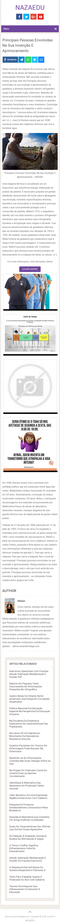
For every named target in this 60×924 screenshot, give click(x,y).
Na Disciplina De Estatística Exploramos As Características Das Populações (28, 723)
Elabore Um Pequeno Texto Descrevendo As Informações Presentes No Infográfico (25, 686)
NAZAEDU (30, 7)
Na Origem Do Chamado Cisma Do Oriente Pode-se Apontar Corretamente (28, 773)
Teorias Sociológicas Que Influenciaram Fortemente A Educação (24, 889)
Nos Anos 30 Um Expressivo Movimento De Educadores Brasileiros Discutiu (24, 736)
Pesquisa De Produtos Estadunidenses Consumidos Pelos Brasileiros (28, 807)
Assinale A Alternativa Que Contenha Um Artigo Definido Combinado (29, 818)
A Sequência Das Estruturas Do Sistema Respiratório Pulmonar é (27, 869)
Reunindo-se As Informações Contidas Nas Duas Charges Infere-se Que (30, 760)
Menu (6, 28)
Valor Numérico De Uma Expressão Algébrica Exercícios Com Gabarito (28, 796)
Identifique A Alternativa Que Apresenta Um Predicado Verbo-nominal (27, 785)
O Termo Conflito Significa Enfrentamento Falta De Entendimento (23, 848)
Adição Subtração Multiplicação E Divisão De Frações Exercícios (27, 859)
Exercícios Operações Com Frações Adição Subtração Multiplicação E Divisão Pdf (28, 674)
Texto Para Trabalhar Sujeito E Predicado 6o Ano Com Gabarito (27, 878)
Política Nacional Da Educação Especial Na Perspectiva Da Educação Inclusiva (29, 711)
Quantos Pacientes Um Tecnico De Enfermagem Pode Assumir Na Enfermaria (28, 748)
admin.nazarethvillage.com (17, 916)
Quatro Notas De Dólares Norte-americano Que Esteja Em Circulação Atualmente (29, 698)
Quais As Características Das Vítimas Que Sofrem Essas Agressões (29, 828)
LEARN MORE (30, 269)
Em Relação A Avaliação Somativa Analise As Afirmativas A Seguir (27, 837)
